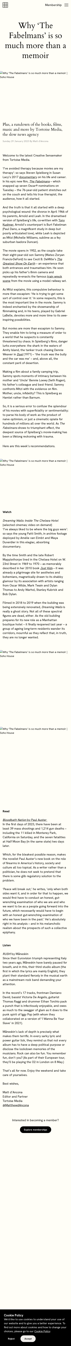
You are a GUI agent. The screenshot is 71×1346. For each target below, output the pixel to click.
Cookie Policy (42, 1331)
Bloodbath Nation (15, 820)
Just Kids (46, 568)
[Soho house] (6, 5)
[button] (66, 5)
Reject (11, 1338)
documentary (28, 177)
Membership (53, 5)
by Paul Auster (37, 820)
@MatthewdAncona (16, 1105)
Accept (28, 1338)
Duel (20, 354)
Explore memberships (35, 1129)
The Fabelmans (39, 181)
